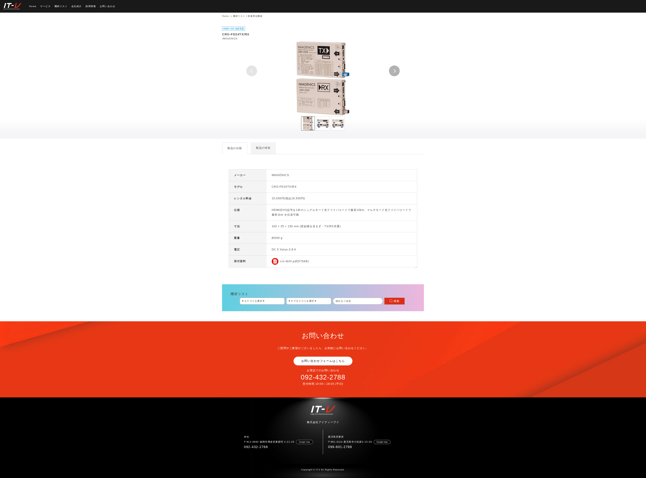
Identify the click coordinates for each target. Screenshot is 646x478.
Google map (304, 442)
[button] (394, 70)
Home (225, 16)
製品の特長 (263, 147)
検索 (397, 301)
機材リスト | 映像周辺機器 (247, 16)
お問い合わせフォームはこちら (323, 361)
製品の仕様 (234, 148)
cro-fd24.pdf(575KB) (294, 261)
